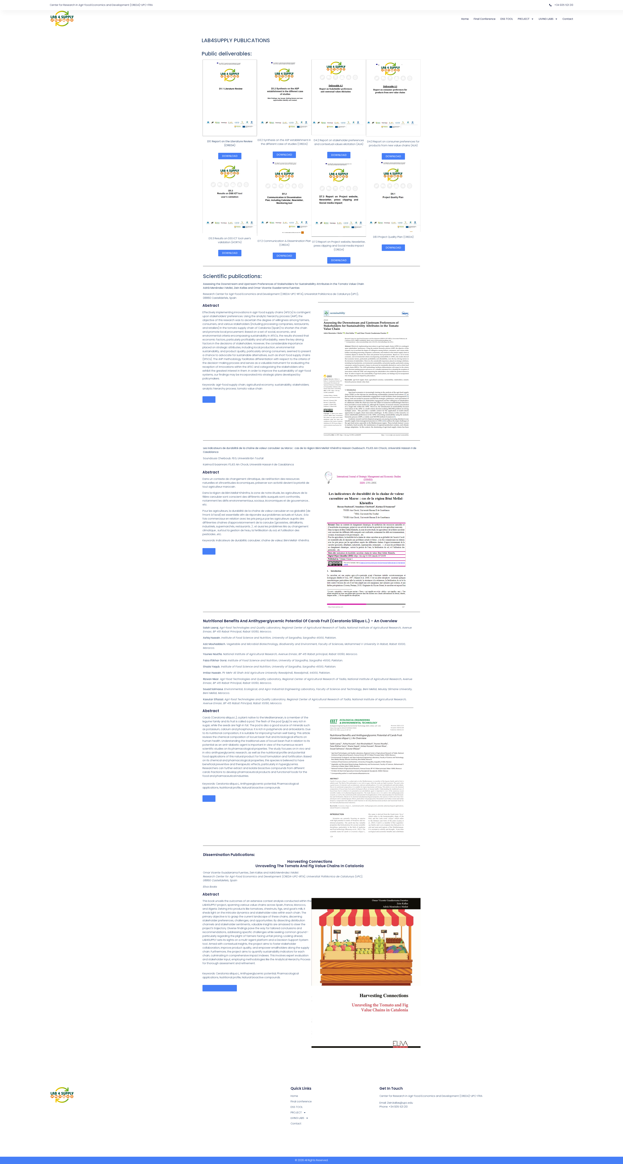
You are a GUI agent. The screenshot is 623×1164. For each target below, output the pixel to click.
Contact (567, 19)
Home (465, 19)
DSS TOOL (506, 19)
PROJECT (524, 19)
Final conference (484, 19)
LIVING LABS (546, 19)
